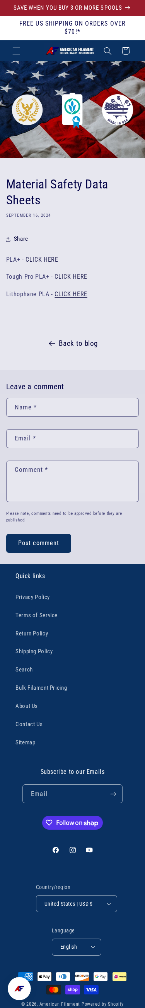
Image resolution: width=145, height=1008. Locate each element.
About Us (26, 705)
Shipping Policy (34, 651)
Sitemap (25, 742)
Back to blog (78, 343)
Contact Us (29, 724)
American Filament (59, 1004)
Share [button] (21, 238)
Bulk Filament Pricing (41, 687)
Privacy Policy (32, 597)
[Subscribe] (113, 793)
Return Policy (31, 633)
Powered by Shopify (103, 1004)
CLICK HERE (42, 259)
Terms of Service (36, 615)
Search (24, 669)
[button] (16, 51)
